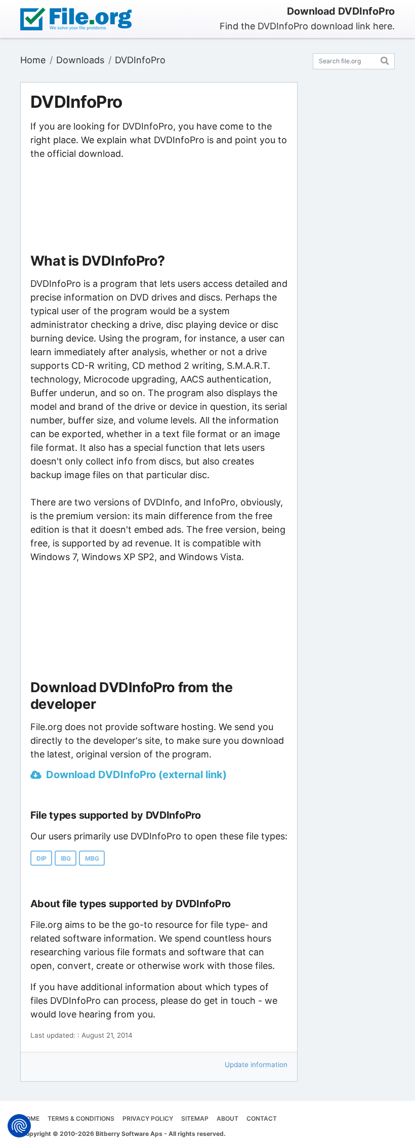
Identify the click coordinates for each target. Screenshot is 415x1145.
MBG (92, 858)
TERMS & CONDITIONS (81, 1118)
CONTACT (261, 1118)
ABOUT (227, 1118)
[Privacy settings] (19, 1125)
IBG (66, 858)
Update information (256, 1065)
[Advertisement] (159, 207)
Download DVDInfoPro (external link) (136, 775)
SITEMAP (195, 1118)
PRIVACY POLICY (147, 1118)
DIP (41, 858)
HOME (30, 1118)
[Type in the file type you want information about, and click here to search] (385, 59)
